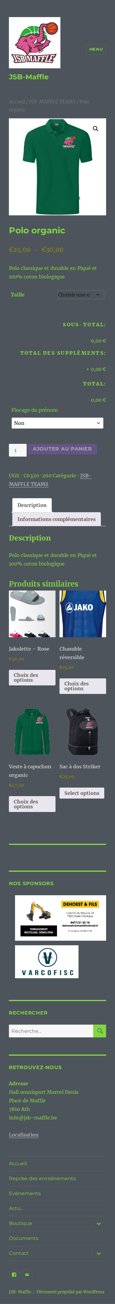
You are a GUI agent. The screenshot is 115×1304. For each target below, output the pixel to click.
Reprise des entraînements (42, 1178)
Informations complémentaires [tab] (56, 519)
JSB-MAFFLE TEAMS (52, 102)
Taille (18, 295)
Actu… (16, 1208)
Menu (96, 49)
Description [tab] (32, 505)
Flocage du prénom (36, 410)
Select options (81, 793)
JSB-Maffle (29, 77)
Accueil (17, 102)
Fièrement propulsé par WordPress (70, 1292)
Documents (23, 1238)
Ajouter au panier (62, 449)
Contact (19, 1253)
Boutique (20, 1223)
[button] (95, 128)
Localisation (24, 1135)
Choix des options (26, 677)
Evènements (25, 1193)
